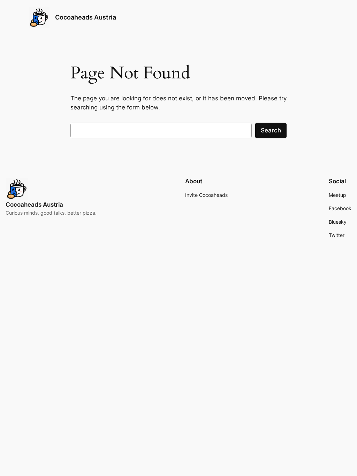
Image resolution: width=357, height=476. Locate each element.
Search (271, 130)
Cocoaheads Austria (85, 17)
